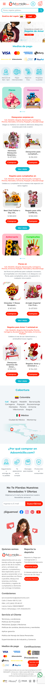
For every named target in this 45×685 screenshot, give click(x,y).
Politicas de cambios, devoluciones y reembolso (21, 627)
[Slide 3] (23, 111)
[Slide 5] (25, 40)
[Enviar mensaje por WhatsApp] (40, 675)
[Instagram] (27, 512)
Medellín (23, 402)
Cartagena (10, 404)
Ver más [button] (22, 169)
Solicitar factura (31, 579)
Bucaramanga (33, 404)
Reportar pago (31, 566)
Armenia (32, 407)
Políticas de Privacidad (11, 622)
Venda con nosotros (34, 663)
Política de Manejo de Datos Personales (17, 635)
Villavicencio (18, 410)
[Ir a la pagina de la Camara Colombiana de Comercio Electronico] (33, 653)
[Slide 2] (21, 111)
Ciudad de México (17, 420)
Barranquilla (34, 402)
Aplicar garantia (8, 631)
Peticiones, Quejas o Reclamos (14, 625)
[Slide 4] (24, 40)
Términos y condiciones (11, 619)
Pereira (23, 407)
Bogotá (14, 402)
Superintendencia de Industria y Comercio (19, 639)
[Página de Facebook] (21, 512)
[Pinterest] (32, 512)
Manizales (13, 407)
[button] (12, 152)
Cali (7, 402)
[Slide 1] (20, 40)
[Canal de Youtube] (38, 512)
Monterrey (31, 420)
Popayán (21, 404)
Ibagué (29, 410)
